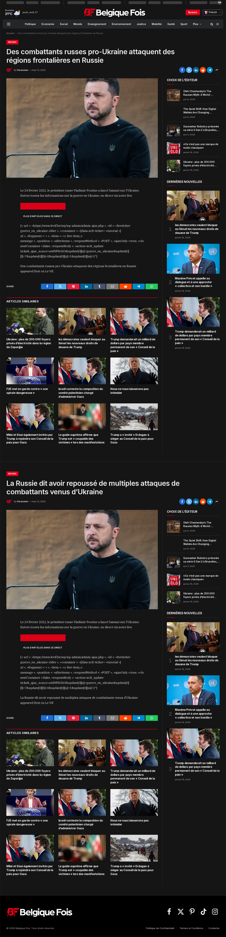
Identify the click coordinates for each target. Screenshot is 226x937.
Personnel (22, 70)
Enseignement (97, 24)
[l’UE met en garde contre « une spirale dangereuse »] (30, 371)
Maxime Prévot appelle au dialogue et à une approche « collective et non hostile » (193, 282)
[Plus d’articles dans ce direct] (43, 206)
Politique (30, 24)
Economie (47, 24)
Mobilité (157, 24)
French (212, 12)
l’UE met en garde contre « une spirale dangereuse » (27, 391)
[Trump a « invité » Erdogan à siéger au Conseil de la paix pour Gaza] (134, 416)
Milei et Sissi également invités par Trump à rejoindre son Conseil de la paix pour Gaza (29, 438)
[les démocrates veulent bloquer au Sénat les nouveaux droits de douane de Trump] (82, 321)
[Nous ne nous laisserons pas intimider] (134, 371)
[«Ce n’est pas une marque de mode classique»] (173, 148)
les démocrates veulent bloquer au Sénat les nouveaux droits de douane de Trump (81, 343)
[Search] (212, 24)
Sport (183, 24)
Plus (195, 24)
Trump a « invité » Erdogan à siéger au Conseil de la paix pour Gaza (132, 438)
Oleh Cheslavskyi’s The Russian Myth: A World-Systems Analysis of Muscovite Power (197, 93)
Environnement (121, 24)
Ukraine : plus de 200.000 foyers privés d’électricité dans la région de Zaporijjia (28, 343)
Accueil (10, 33)
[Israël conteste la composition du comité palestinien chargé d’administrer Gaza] (82, 371)
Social (64, 24)
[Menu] (8, 24)
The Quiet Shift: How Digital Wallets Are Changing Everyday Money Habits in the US (201, 110)
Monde (77, 24)
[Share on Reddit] (203, 70)
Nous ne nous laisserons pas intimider (129, 391)
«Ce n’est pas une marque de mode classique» (200, 146)
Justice (141, 24)
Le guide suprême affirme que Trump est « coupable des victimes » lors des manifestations (81, 438)
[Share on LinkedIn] (196, 70)
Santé (171, 24)
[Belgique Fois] (114, 12)
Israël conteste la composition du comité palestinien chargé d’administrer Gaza (80, 392)
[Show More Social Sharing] (217, 70)
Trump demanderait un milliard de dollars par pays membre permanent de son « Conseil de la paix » (132, 345)
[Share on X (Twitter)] (189, 70)
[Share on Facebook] (182, 70)
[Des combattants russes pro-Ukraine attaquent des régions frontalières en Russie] (82, 128)
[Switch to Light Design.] (217, 24)
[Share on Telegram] (210, 70)
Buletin (192, 12)
